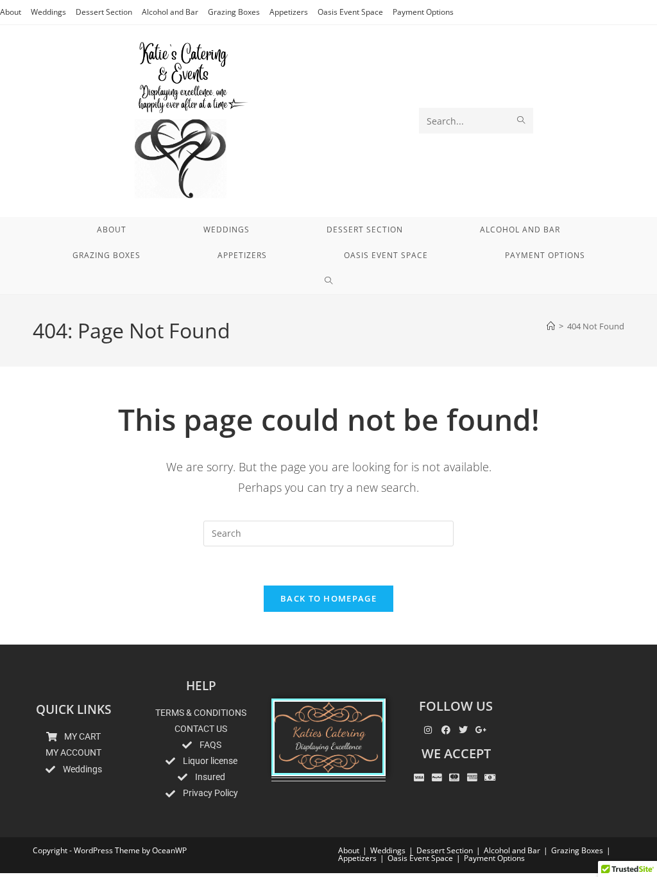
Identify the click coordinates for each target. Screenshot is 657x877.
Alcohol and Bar (170, 11)
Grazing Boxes (234, 11)
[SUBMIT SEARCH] (521, 121)
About (10, 11)
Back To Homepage (328, 598)
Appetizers (288, 11)
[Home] (551, 326)
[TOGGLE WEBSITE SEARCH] (328, 281)
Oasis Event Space (350, 11)
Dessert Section (104, 11)
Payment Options (423, 11)
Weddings (48, 11)
